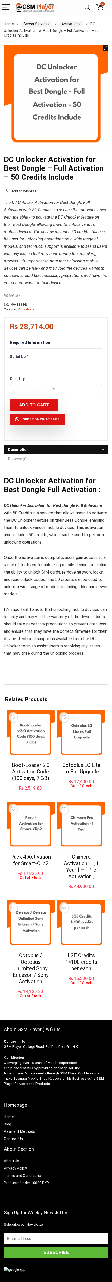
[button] (105, 48)
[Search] (87, 7)
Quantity (17, 379)
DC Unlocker (13, 296)
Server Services (36, 24)
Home (9, 24)
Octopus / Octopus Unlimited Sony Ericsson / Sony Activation (30, 968)
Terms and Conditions (22, 1175)
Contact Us (13, 1139)
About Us (11, 1161)
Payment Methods (19, 1131)
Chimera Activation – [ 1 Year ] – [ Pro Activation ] (81, 867)
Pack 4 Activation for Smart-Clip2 (30, 860)
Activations (71, 24)
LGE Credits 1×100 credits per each (81, 962)
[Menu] (6, 7)
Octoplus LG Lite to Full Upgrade (81, 768)
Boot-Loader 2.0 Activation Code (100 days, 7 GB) (30, 771)
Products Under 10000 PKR (26, 1183)
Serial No (19, 356)
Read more (81, 792)
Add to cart (34, 404)
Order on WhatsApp (41, 419)
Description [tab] (18, 450)
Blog (7, 1124)
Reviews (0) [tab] (18, 459)
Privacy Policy (15, 1168)
